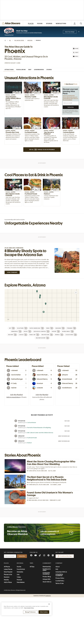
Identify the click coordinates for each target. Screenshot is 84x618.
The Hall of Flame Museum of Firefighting (39, 427)
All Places (7, 566)
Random (7, 577)
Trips (31, 563)
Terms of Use (69, 112)
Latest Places (8, 569)
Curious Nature (31, 422)
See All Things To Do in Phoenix (42, 150)
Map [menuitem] (29, 69)
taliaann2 (21, 436)
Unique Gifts (46, 579)
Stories (19, 566)
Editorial (20, 563)
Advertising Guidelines (59, 575)
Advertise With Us (61, 572)
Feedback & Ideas (47, 569)
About (58, 566)
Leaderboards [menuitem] (39, 69)
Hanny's (29, 442)
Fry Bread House (32, 437)
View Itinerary (12, 272)
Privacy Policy (60, 578)
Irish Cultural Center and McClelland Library (40, 432)
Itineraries (20, 572)
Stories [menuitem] (49, 69)
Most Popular (8, 572)
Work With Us (47, 581)
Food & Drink (21, 569)
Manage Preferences (30, 612)
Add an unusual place (13, 397)
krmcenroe (21, 421)
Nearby (6, 579)
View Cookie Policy (29, 608)
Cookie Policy (60, 580)
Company (59, 563)
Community (47, 563)
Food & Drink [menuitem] (21, 69)
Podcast (19, 579)
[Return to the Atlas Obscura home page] (11, 23)
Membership (47, 566)
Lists (18, 574)
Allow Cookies (44, 612)
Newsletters (21, 582)
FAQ (57, 569)
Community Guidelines (46, 573)
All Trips (32, 566)
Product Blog (47, 576)
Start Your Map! (69, 32)
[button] (14, 92)
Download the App (66, 556)
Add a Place (8, 582)
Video (19, 577)
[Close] (49, 604)
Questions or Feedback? (42, 595)
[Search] (81, 23)
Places (6, 563)
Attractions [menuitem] (9, 69)
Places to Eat (8, 574)
